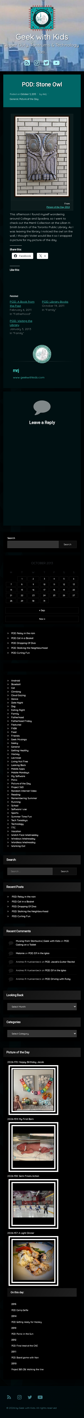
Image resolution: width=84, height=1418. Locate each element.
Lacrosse (16, 757)
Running (16, 801)
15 (22, 590)
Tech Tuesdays (19, 820)
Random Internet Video (23, 790)
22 (22, 595)
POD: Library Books (55, 301)
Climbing (16, 691)
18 (54, 590)
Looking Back (18, 765)
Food (14, 732)
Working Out (18, 845)
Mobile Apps (18, 768)
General (14, 99)
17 (44, 590)
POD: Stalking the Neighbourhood (29, 647)
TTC (13, 827)
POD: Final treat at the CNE (24, 1345)
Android (15, 680)
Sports (14, 812)
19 (64, 590)
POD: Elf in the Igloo (38, 953)
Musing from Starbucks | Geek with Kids (38, 940)
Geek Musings (19, 739)
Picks (14, 779)
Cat (13, 687)
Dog (13, 706)
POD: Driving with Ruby (58, 978)
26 (64, 595)
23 (33, 595)
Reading (15, 794)
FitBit (14, 728)
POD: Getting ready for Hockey (26, 1322)
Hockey (15, 754)
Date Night (17, 702)
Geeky (14, 743)
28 (11, 601)
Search (11, 538)
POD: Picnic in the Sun (22, 1334)
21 (11, 595)
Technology (17, 823)
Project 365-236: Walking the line (27, 1369)
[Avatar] (42, 354)
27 (74, 595)
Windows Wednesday (23, 838)
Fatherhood (17, 717)
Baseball (16, 684)
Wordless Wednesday (23, 842)
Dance (14, 698)
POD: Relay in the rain (23, 633)
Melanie (20, 953)
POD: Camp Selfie (19, 1310)
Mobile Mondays (20, 772)
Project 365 (17, 787)
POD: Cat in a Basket (22, 638)
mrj (44, 94)
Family (15, 713)
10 (44, 584)
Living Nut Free (19, 761)
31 (44, 601)
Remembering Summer (24, 798)
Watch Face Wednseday (24, 834)
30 (33, 601)
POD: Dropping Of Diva (23, 642)
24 (44, 595)
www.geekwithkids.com (28, 377)
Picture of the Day (29, 99)
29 (22, 601)
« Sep (42, 610)
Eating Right (18, 709)
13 (74, 584)
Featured (16, 724)
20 (74, 590)
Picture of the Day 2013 (58, 207)
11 (54, 584)
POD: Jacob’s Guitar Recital (60, 961)
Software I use (19, 809)
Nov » (42, 618)
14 (11, 590)
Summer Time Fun (21, 816)
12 (64, 584)
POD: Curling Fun (20, 652)
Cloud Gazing (18, 695)
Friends (15, 735)
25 (54, 595)
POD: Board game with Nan (25, 1357)
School (14, 805)
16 (33, 590)
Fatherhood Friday (21, 720)
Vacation (16, 831)
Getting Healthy (20, 750)
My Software (18, 776)
